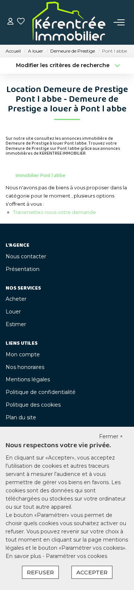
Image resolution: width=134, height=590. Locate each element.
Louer (13, 311)
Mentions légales (28, 379)
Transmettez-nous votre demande (54, 212)
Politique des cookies (33, 404)
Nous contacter (26, 256)
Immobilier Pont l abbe (41, 175)
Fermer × (111, 436)
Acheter (16, 299)
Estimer (16, 324)
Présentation (22, 269)
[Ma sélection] (21, 22)
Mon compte (23, 354)
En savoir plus (24, 556)
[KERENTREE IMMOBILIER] (69, 22)
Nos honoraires (25, 367)
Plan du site (21, 417)
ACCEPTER (92, 572)
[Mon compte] (10, 22)
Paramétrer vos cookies (76, 556)
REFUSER (40, 572)
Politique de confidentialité (41, 392)
